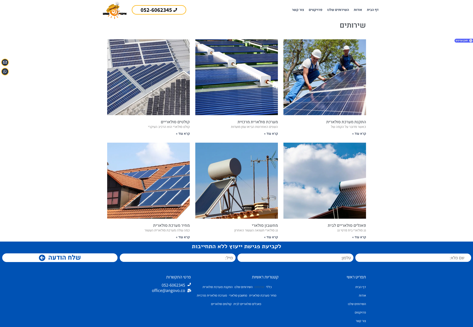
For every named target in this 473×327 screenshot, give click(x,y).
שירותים (259, 287)
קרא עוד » (359, 133)
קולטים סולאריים (175, 122)
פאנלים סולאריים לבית (347, 225)
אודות (358, 9)
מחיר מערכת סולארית (171, 225)
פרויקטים (315, 9)
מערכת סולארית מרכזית (258, 122)
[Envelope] (5, 62)
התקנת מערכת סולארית (346, 122)
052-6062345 (173, 285)
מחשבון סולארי (265, 225)
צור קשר (298, 9)
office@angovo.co (168, 290)
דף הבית (373, 9)
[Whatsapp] (5, 71)
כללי (269, 287)
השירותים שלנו (338, 9)
